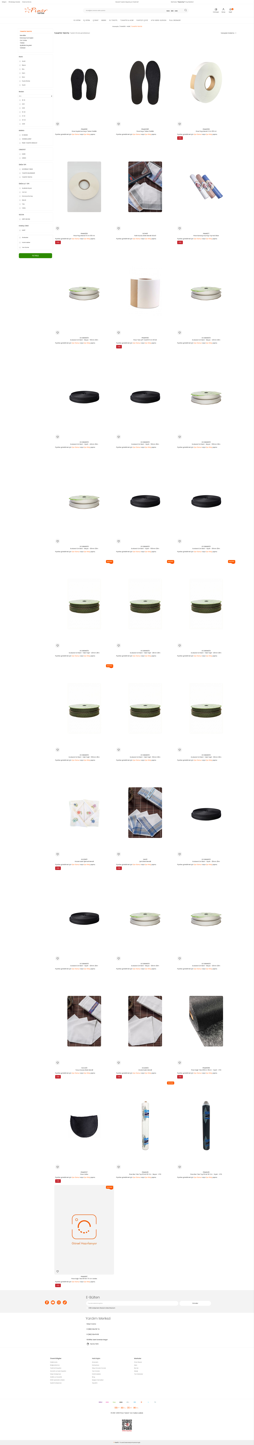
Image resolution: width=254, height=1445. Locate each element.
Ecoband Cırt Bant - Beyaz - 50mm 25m (84, 340)
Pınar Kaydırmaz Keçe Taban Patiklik (84, 131)
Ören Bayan (138, 1362)
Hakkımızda (53, 1362)
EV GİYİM (77, 20)
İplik (172, 11)
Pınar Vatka (84, 1174)
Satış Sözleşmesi (55, 1374)
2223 (23, 108)
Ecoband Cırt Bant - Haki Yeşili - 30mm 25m (206, 757)
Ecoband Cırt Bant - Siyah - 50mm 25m (145, 444)
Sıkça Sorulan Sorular (99, 1368)
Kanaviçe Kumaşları (26, 38)
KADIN (23, 154)
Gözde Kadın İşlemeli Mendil (84, 861)
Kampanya (95, 1365)
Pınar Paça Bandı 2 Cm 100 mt (206, 131)
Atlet (176, 11)
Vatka (24, 208)
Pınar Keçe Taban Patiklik (145, 131)
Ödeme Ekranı (26, 2)
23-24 (24, 120)
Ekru (23, 69)
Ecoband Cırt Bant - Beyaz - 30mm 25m (84, 549)
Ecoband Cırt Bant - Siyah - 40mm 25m (84, 444)
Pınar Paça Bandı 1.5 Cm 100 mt (84, 236)
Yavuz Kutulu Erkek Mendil (84, 1070)
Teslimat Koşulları (55, 1368)
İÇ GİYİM (86, 20)
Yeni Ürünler (25, 247)
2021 (23, 104)
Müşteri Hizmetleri (97, 1380)
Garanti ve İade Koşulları (58, 1371)
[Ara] (186, 10)
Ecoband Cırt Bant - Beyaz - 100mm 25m (206, 444)
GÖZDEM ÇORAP (26, 139)
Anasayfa (95, 1362)
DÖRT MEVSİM (26, 219)
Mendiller (23, 35)
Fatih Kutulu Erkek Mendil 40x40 (145, 236)
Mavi (23, 77)
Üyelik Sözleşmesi (56, 1383)
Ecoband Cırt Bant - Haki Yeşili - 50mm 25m (145, 757)
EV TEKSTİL (113, 20)
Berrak (136, 1368)
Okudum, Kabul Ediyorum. (102, 1308)
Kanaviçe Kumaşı (27, 196)
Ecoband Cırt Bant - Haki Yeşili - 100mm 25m (84, 757)
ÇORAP (95, 20)
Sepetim (95, 1383)
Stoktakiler (25, 237)
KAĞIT (23, 230)
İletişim (4, 2)
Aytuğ (136, 1371)
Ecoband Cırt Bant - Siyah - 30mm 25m (206, 549)
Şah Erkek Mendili (145, 861)
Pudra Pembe (26, 81)
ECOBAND (25, 135)
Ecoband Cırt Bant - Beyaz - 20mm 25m (206, 966)
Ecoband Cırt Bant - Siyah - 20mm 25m (84, 966)
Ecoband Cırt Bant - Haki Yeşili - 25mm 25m (145, 653)
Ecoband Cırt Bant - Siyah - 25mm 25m (206, 861)
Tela (23, 204)
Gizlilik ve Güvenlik (56, 1377)
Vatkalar (22, 48)
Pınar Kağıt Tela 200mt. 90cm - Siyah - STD (206, 1070)
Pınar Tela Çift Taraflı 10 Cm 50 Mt (145, 340)
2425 (23, 124)
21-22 (23, 116)
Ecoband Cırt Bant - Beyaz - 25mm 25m (145, 966)
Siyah (23, 85)
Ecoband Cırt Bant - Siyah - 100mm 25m (145, 549)
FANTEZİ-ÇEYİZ (142, 20)
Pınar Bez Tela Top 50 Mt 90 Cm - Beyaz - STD (145, 1174)
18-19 (23, 100)
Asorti (23, 61)
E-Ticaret (121, 1442)
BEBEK (103, 20)
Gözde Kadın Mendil (145, 1070)
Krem (23, 73)
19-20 (23, 112)
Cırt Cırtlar (23, 40)
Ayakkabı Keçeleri (26, 45)
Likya (135, 1365)
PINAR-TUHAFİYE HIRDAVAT (29, 143)
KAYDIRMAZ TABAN (27, 169)
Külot (168, 11)
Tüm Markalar (138, 1374)
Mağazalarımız (55, 1365)
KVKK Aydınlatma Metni (57, 1380)
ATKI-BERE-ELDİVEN (158, 20)
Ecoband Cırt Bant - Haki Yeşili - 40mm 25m (84, 653)
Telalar (22, 43)
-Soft (116, 1442)
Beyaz (24, 65)
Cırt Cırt (24, 192)
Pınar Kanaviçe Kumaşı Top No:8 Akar (206, 236)
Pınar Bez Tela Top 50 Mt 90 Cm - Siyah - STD (206, 1174)
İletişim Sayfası (91, 1324)
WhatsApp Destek (14, 2)
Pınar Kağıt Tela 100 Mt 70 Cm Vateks (84, 1279)
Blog (93, 1377)
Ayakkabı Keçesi (27, 188)
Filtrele (35, 255)
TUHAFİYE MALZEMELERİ (28, 173)
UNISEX (24, 158)
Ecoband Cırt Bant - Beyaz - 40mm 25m (206, 340)
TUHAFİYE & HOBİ (126, 20)
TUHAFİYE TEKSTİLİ (26, 31)
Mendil (24, 200)
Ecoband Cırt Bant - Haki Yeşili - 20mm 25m (206, 653)
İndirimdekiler (26, 242)
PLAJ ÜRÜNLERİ (174, 20)
